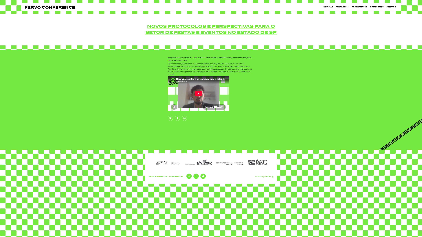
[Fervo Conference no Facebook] (196, 176)
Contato (391, 7)
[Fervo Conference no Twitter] (203, 176)
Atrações (341, 7)
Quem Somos (377, 7)
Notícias (328, 7)
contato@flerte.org (264, 176)
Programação (359, 7)
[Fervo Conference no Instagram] (189, 176)
